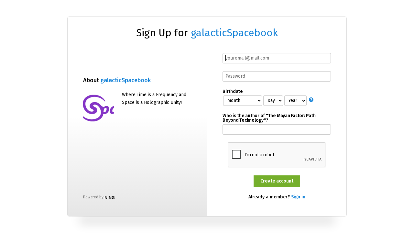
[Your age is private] (312, 100)
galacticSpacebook (234, 33)
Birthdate (233, 91)
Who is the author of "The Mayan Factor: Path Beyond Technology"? (269, 118)
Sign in (298, 197)
